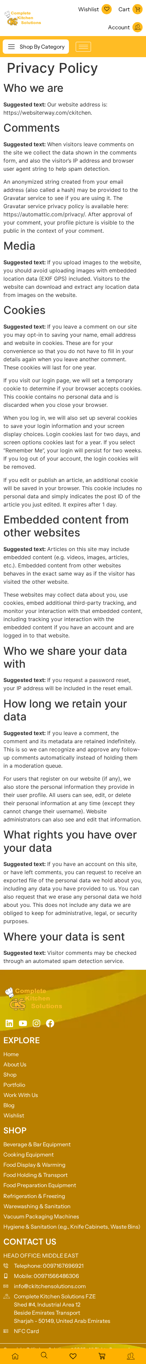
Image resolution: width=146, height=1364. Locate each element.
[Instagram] (36, 1023)
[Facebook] (50, 1023)
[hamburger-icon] (83, 47)
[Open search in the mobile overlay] (44, 1355)
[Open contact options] (135, 1336)
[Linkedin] (9, 1023)
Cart (124, 9)
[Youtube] (23, 1023)
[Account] (137, 27)
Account (119, 27)
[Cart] (137, 9)
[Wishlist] (107, 9)
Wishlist (88, 9)
